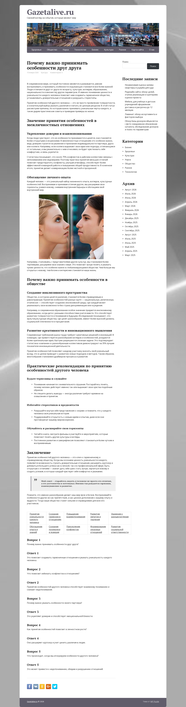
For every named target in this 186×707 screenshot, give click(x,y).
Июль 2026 (130, 193)
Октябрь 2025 (131, 226)
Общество (52, 49)
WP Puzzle (154, 701)
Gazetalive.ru (50, 12)
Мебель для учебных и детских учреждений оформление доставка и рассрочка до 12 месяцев (140, 105)
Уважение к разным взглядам (120, 515)
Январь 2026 (131, 214)
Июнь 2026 (130, 197)
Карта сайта (138, 49)
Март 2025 (130, 255)
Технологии (80, 49)
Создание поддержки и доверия (54, 529)
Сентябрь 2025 (132, 230)
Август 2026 (130, 189)
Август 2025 (130, 234)
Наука (66, 49)
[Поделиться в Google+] (48, 686)
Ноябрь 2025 (131, 222)
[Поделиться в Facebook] (29, 686)
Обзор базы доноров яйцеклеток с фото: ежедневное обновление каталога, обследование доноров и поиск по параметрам (141, 125)
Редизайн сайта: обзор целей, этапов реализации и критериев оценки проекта (141, 94)
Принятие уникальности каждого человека (37, 518)
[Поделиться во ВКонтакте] (35, 686)
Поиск (125, 61)
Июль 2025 (130, 238)
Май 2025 (129, 247)
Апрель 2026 (131, 202)
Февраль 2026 (132, 210)
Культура (108, 49)
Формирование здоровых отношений (98, 529)
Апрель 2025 (131, 251)
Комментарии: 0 (56, 73)
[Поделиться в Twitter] (54, 686)
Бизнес (95, 49)
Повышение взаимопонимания (75, 515)
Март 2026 (130, 206)
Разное (122, 49)
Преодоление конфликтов (73, 528)
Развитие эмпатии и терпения (95, 517)
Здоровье (36, 49)
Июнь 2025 (130, 242)
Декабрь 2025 (132, 218)
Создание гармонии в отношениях (55, 517)
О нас (151, 49)
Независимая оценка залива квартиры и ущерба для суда (139, 86)
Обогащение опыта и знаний (36, 529)
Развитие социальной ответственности (120, 529)
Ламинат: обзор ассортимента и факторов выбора (141, 115)
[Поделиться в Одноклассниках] (42, 686)
